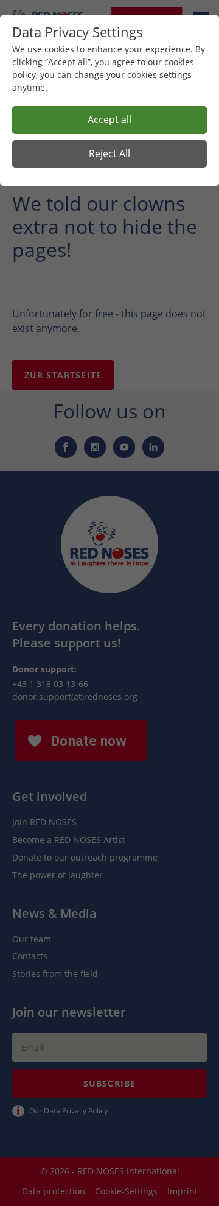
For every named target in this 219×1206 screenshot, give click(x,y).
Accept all (109, 119)
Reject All (109, 153)
